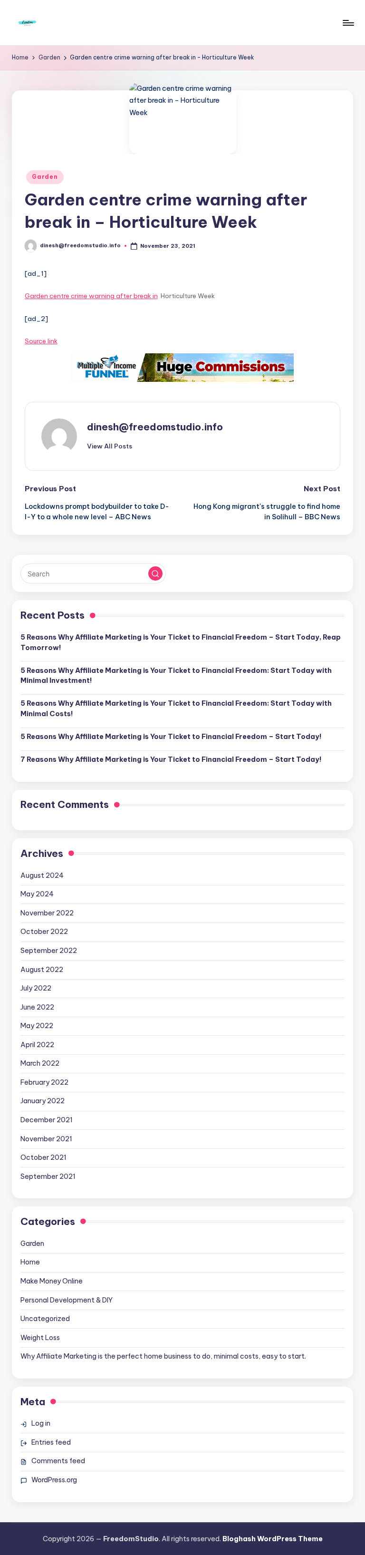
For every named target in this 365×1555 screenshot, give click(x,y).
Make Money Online (51, 1281)
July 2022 (35, 988)
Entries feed (51, 1442)
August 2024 (42, 875)
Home (30, 1262)
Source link (41, 341)
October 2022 (44, 931)
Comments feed (58, 1461)
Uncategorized (45, 1318)
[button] (109, 446)
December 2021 (46, 1120)
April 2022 (37, 1044)
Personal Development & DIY (66, 1300)
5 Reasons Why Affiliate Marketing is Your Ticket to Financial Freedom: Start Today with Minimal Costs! (176, 708)
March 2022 (39, 1063)
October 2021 (43, 1157)
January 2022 (42, 1101)
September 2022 (48, 950)
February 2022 (44, 1082)
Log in (40, 1423)
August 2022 (41, 969)
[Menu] (348, 23)
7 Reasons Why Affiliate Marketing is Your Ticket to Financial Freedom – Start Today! (171, 759)
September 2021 (48, 1176)
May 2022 (36, 1025)
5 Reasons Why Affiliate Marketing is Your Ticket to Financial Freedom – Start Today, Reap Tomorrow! (180, 642)
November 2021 (46, 1139)
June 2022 (37, 1007)
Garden (45, 176)
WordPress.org (54, 1480)
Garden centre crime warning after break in (91, 296)
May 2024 (37, 894)
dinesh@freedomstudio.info (155, 427)
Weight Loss (40, 1337)
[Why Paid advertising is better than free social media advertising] (182, 367)
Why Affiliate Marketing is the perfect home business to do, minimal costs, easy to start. (163, 1356)
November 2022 (47, 913)
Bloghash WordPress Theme (272, 1539)
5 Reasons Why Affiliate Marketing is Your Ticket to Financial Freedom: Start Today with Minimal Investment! (176, 675)
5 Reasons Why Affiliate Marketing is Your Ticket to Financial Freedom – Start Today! (171, 736)
